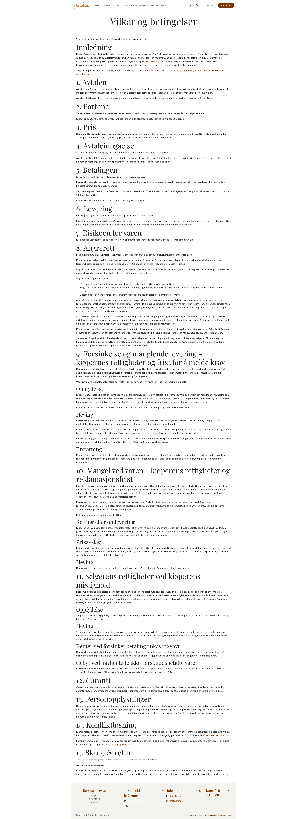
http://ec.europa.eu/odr (118, 744)
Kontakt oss (226, 5)
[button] (197, 5)
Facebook (175, 795)
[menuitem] (97, 5)
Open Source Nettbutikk (221, 815)
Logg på (210, 5)
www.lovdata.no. (152, 61)
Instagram (175, 800)
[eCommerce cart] (190, 5)
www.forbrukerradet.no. (216, 735)
